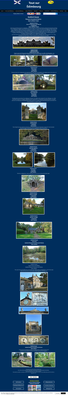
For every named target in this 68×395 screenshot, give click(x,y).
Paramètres (57, 393)
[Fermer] (66, 393)
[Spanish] (33, 14)
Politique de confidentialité (10, 393)
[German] (30, 14)
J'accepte (63, 393)
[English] (28, 14)
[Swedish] (39, 14)
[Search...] (57, 14)
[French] (35, 14)
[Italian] (37, 14)
